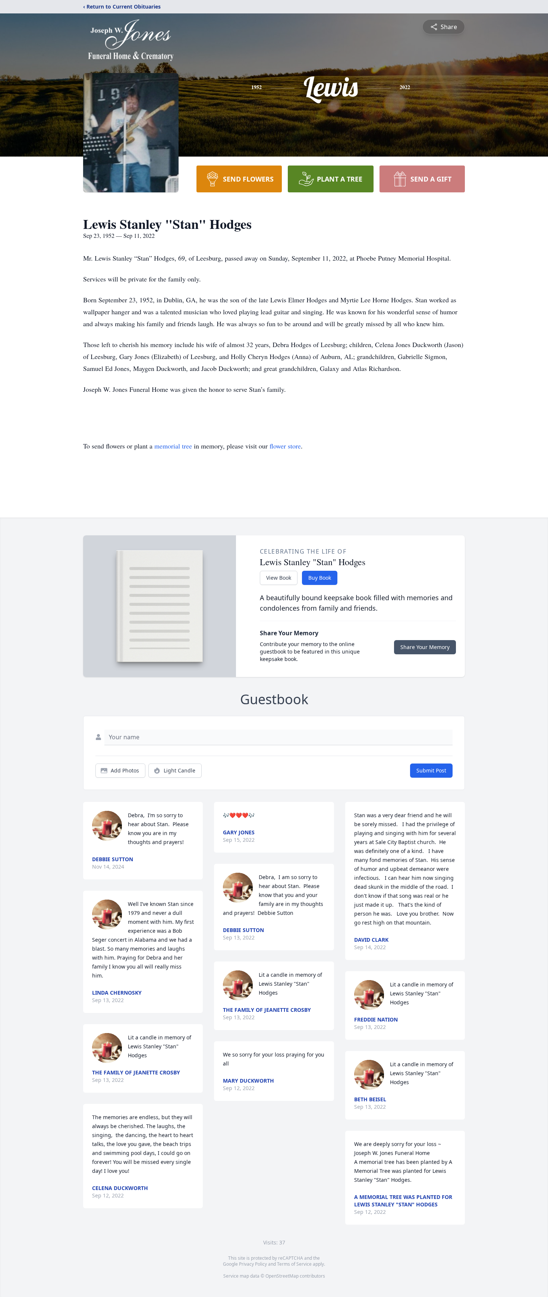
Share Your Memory (425, 647)
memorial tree (173, 445)
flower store (285, 445)
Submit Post (431, 770)
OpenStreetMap (282, 1276)
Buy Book (319, 577)
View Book (278, 577)
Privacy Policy (253, 1264)
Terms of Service (294, 1264)
